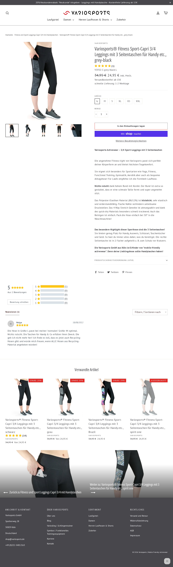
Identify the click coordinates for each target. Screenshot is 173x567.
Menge (98, 109)
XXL (138, 101)
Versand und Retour (139, 516)
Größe (98, 96)
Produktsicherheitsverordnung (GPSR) (114, 260)
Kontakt (50, 543)
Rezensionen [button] (12, 312)
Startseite (9, 35)
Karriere (50, 538)
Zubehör (121, 19)
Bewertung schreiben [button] (19, 302)
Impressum (135, 535)
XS (128, 101)
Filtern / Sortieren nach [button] (148, 312)
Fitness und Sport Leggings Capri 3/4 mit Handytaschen (36, 35)
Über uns (51, 516)
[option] (44, 81)
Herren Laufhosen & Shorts (94, 19)
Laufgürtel (53, 19)
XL (120, 101)
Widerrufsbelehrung (139, 520)
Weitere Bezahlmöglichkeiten (131, 140)
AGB (132, 530)
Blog (49, 520)
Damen (68, 19)
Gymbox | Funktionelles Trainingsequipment (58, 532)
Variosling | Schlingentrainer (60, 525)
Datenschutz (136, 525)
